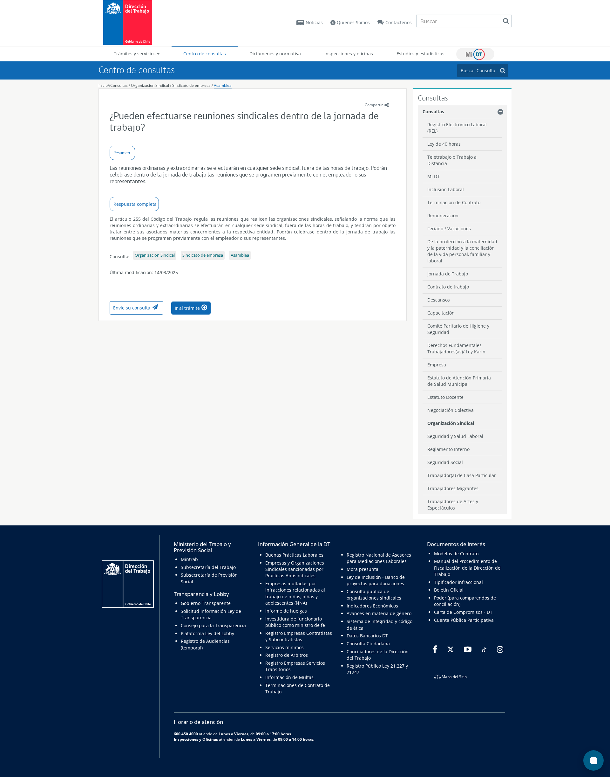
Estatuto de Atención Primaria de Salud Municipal (459, 381)
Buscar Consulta (478, 70)
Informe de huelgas (286, 611)
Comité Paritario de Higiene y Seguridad (458, 329)
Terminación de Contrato (453, 202)
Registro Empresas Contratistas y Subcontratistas (298, 636)
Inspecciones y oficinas (348, 54)
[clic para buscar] (505, 21)
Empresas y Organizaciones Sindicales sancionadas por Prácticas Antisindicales (294, 569)
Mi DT (475, 54)
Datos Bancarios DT (367, 636)
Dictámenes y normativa (275, 54)
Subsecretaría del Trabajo (208, 567)
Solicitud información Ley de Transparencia (211, 614)
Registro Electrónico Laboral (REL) (457, 127)
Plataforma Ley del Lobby (207, 633)
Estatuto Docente (445, 397)
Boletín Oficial (449, 590)
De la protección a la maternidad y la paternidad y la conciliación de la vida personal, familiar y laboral (462, 251)
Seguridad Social (445, 462)
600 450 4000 (186, 733)
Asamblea (223, 85)
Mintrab (189, 559)
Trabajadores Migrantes (452, 488)
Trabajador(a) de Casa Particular (461, 475)
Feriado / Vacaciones (449, 228)
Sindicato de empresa (191, 85)
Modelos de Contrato (456, 554)
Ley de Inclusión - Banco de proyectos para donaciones (376, 580)
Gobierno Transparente (206, 603)
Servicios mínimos (284, 647)
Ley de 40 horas (444, 144)
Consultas (119, 85)
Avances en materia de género (379, 613)
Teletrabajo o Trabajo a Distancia (452, 160)
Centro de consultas (204, 54)
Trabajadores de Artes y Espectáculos (452, 504)
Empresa (436, 365)
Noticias (314, 22)
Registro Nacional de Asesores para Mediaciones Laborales (379, 558)
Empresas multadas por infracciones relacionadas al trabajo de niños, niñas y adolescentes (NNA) (295, 593)
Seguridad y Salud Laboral (455, 436)
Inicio (103, 85)
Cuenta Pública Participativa (464, 620)
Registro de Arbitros (286, 655)
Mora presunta (362, 569)
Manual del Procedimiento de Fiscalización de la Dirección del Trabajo (468, 567)
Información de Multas (289, 677)
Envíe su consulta (131, 308)
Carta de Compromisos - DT (463, 612)
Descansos (438, 300)
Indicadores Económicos (372, 606)
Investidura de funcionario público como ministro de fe (295, 622)
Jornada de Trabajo (447, 274)
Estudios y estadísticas (420, 54)
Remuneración (442, 215)
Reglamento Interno (448, 449)
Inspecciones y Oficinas (196, 739)
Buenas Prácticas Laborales (294, 555)
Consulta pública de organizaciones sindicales (374, 594)
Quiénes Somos (353, 22)
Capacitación (441, 313)
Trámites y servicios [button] (135, 54)
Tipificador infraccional (458, 582)
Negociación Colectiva (450, 410)
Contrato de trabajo (448, 287)
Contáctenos (398, 22)
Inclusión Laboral (445, 189)
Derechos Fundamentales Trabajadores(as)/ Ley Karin (456, 348)
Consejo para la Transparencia (213, 625)
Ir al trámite (187, 308)
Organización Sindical (150, 85)
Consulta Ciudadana (368, 644)
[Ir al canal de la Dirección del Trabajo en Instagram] (499, 649)
